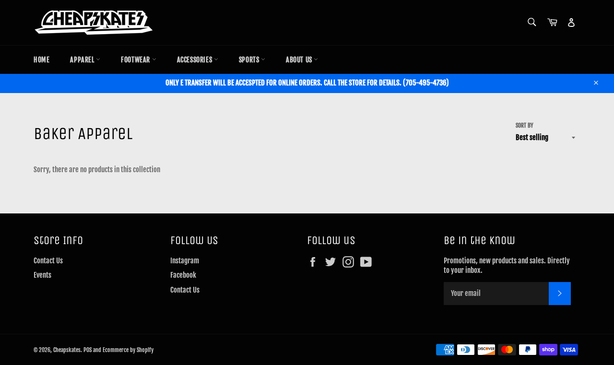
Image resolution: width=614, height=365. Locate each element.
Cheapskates (67, 349)
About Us (300, 60)
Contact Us (48, 260)
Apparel (83, 60)
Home (41, 60)
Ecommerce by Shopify (128, 349)
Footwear (136, 60)
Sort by (524, 125)
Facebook (183, 275)
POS (87, 349)
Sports (250, 60)
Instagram (184, 260)
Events (42, 275)
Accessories (195, 60)
